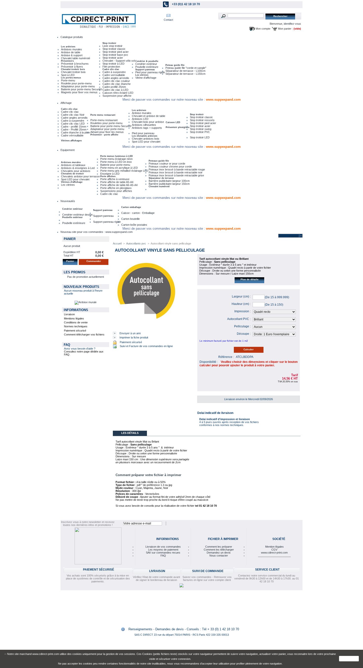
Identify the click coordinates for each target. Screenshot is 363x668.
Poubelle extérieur (72, 217)
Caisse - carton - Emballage (138, 212)
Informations (76, 310)
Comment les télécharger (219, 549)
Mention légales (274, 546)
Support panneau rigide (107, 221)
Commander (93, 261)
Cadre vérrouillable (72, 135)
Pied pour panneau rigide (150, 72)
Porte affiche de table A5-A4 (116, 182)
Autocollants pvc (136, 243)
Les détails (130, 432)
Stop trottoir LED (200, 137)
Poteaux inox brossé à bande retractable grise (176, 175)
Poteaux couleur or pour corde (167, 163)
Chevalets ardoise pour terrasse (80, 176)
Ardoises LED (140, 118)
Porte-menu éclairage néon (116, 158)
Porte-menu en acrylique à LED (119, 167)
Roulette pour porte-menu (76, 83)
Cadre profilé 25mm (114, 86)
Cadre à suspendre (114, 72)
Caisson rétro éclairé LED (117, 92)
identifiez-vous (292, 23)
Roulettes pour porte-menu (106, 123)
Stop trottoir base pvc (115, 54)
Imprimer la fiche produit (134, 337)
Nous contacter (218, 555)
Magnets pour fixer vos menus (79, 92)
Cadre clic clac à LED (115, 89)
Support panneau (145, 69)
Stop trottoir (109, 43)
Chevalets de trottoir (72, 173)
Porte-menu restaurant (104, 120)
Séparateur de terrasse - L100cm (185, 70)
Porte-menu (68, 80)
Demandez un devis (219, 552)
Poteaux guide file (159, 161)
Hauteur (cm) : (241, 304)
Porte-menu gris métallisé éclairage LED (124, 170)
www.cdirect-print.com (274, 552)
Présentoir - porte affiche (104, 134)
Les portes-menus (71, 77)
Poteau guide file (174, 65)
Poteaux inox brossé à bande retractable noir (175, 172)
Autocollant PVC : (239, 319)
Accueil (117, 243)
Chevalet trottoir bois (73, 69)
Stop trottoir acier (112, 57)
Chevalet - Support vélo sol (118, 60)
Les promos (74, 272)
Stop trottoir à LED (113, 63)
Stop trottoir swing (200, 129)
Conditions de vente (76, 322)
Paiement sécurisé (75, 330)
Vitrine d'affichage (145, 77)
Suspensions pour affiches (116, 190)
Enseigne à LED (110, 173)
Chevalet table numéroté (75, 58)
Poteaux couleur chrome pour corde (170, 166)
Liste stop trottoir (112, 45)
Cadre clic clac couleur (116, 80)
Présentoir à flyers (72, 66)
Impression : (242, 311)
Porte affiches (108, 176)
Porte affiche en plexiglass (116, 187)
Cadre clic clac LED (73, 123)
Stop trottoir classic (113, 48)
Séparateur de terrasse (161, 178)
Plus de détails (250, 279)
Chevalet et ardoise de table (148, 115)
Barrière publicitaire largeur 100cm (169, 180)
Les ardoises (68, 46)
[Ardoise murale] (86, 302)
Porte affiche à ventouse (114, 179)
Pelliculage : (242, 326)
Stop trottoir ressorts (202, 120)
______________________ (274, 555)
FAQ (67, 345)
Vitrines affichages (71, 140)
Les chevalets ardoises (144, 136)
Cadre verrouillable (113, 75)
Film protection (111, 66)
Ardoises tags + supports (147, 127)
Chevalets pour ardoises (75, 170)
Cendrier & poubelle (146, 61)
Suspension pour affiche (116, 95)
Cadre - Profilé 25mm (73, 129)
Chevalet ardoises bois (145, 138)
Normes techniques (75, 326)
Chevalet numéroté (159, 186)
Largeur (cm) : (241, 296)
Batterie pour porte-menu (115, 164)
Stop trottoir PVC (200, 131)
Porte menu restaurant (102, 115)
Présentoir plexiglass (177, 127)
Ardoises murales (71, 49)
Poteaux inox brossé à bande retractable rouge (177, 169)
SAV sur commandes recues (163, 552)
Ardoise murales (141, 112)
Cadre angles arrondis (115, 77)
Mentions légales (74, 318)
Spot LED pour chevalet (146, 141)
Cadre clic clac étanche (116, 83)
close (349, 659)
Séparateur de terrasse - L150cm (185, 73)
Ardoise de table (70, 52)
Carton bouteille (130, 218)
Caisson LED (173, 122)
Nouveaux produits (81, 287)
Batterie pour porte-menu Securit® (81, 89)
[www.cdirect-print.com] (97, 21)
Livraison (69, 314)
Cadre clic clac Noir (72, 114)
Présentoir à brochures (75, 63)
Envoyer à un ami (130, 333)
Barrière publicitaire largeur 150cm (169, 183)
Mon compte (263, 28)
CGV (274, 549)
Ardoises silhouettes (144, 124)
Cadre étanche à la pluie (75, 132)
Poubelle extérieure (146, 66)
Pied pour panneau (143, 133)
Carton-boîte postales (134, 224)
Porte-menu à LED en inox (116, 161)
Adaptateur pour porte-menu (78, 86)
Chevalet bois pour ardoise (148, 121)
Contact (168, 19)
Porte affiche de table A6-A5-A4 (119, 185)
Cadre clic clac (110, 69)
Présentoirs (67, 61)
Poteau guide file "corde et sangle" (185, 67)
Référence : (226, 357)
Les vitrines (141, 75)
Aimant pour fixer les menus (107, 131)
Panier (70, 239)
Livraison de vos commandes (163, 546)
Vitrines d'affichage (71, 182)
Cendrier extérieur (146, 63)
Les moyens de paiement (163, 549)
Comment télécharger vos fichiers (84, 334)
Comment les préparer (218, 546)
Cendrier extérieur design (77, 214)
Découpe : (244, 333)
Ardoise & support (71, 55)
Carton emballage (131, 207)
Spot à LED (68, 75)
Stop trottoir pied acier (115, 51)
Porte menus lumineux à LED (116, 156)
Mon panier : (285, 28)
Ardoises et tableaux (73, 165)
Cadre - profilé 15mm (73, 126)
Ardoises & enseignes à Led (78, 168)
